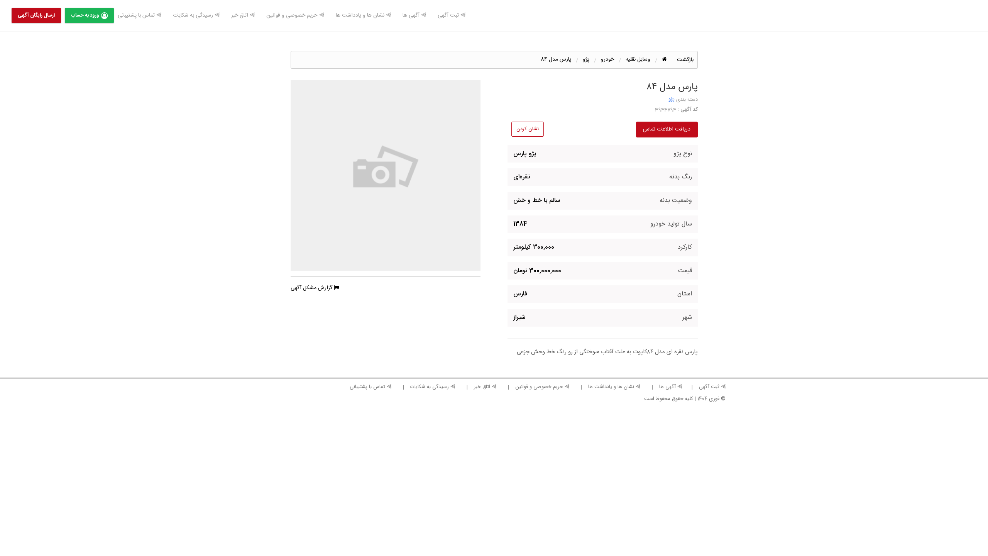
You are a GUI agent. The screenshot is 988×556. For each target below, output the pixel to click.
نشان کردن (527, 129)
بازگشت (685, 59)
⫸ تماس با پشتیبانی (139, 15)
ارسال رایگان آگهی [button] (36, 15)
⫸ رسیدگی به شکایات (196, 15)
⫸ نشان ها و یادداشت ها (363, 15)
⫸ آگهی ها (414, 15)
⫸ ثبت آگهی (451, 15)
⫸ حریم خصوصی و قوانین (295, 15)
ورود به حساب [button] (85, 15)
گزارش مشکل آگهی (312, 288)
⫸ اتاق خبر (243, 15)
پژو (671, 99)
